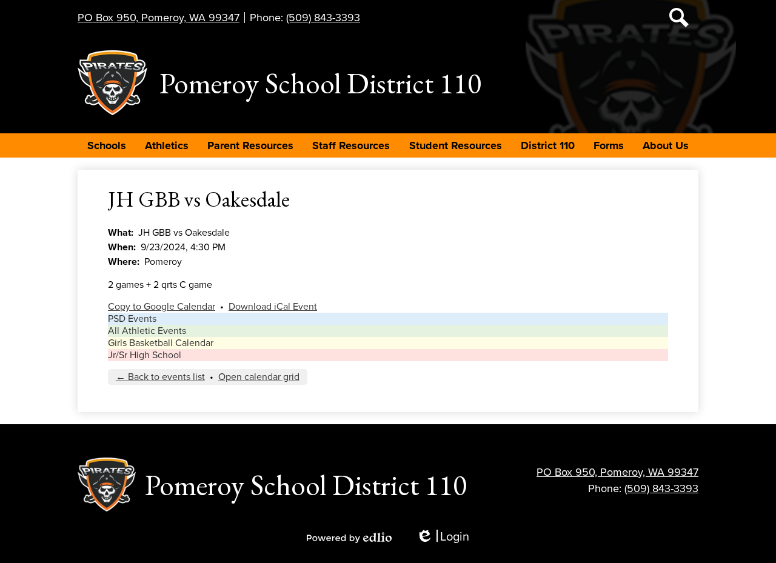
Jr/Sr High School (144, 355)
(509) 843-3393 (323, 17)
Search (679, 17)
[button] (106, 145)
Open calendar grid (258, 377)
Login (442, 537)
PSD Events (132, 319)
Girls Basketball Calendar (160, 343)
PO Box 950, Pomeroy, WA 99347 (158, 17)
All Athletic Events (147, 331)
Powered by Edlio (349, 537)
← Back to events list (160, 377)
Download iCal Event (273, 307)
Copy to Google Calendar (161, 307)
